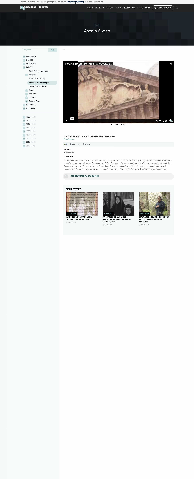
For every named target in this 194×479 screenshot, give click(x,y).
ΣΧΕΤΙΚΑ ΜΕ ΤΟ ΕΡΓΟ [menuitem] (103, 8)
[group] (41, 86)
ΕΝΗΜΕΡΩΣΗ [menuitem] (31, 57)
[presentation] (118, 176)
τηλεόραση (41, 2)
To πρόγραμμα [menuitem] (144, 8)
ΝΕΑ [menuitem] (133, 8)
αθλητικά (62, 2)
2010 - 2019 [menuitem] (30, 142)
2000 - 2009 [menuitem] (30, 139)
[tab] (118, 176)
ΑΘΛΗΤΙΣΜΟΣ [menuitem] (31, 64)
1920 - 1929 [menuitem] (30, 117)
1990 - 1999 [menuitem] (30, 135)
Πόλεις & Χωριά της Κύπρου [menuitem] (39, 71)
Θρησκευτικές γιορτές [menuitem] (37, 79)
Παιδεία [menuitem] (31, 90)
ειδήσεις (31, 2)
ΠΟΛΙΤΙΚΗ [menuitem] (29, 60)
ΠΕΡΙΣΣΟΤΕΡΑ (73, 189)
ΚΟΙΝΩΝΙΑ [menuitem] (30, 67)
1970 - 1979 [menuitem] (30, 128)
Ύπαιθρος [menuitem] (32, 98)
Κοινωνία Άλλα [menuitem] (34, 101)
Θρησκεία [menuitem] (32, 75)
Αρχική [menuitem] (90, 8)
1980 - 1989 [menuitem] (30, 131)
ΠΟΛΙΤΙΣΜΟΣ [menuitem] (30, 105)
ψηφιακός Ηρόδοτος (75, 2)
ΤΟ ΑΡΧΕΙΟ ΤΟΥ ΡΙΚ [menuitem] (123, 8)
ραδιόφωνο (51, 2)
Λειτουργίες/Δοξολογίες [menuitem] (37, 87)
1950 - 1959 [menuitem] (30, 121)
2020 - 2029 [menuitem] (30, 146)
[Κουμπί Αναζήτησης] (52, 50)
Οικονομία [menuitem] (32, 94)
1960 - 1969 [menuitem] (30, 124)
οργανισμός (98, 2)
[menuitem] (177, 8)
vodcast (88, 2)
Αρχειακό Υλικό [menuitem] (164, 8)
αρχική (23, 2)
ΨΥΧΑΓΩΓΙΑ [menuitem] (30, 109)
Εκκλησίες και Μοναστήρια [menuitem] (39, 83)
